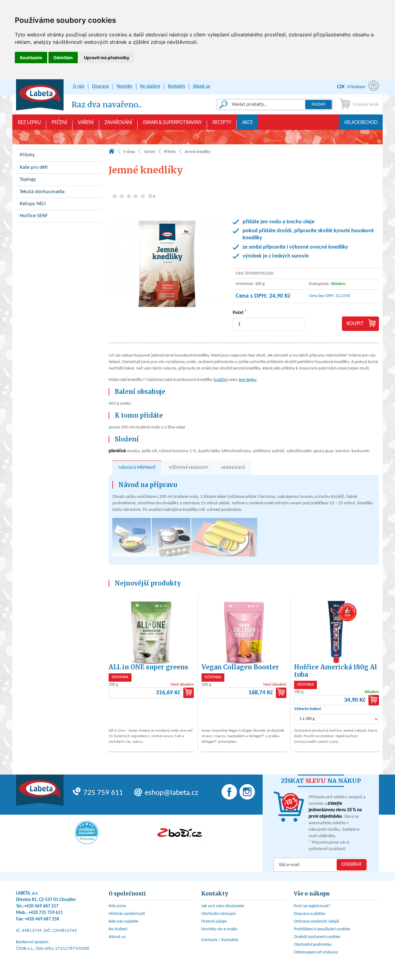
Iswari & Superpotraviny (172, 122)
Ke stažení (150, 86)
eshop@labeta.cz (171, 793)
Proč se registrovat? (312, 906)
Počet (238, 313)
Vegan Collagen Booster (240, 667)
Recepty (221, 122)
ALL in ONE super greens (148, 667)
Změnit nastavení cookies (317, 937)
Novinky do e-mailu (219, 929)
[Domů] (111, 152)
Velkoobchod (360, 122)
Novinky (124, 86)
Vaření (86, 122)
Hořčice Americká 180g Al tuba (335, 670)
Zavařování (118, 122)
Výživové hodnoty (188, 467)
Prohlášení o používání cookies (322, 929)
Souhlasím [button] (31, 57)
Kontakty (176, 86)
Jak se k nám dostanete (222, 906)
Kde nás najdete (123, 921)
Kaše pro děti (34, 167)
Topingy (28, 179)
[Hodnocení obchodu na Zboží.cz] (179, 833)
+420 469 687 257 (41, 906)
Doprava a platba (309, 913)
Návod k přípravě (137, 467)
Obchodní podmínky (313, 944)
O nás (78, 86)
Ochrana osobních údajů (316, 921)
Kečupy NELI (33, 203)
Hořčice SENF (34, 215)
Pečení (59, 122)
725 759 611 (103, 793)
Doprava (100, 86)
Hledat (319, 104)
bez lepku (247, 380)
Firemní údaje (214, 921)
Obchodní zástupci (218, 913)
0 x (152, 196)
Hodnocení (233, 467)
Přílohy (170, 152)
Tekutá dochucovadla (42, 191)
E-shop (129, 152)
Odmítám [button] (63, 57)
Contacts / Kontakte (219, 940)
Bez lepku (29, 122)
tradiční (220, 380)
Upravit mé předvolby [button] (106, 57)
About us (201, 86)
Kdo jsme (117, 906)
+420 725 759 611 (45, 913)
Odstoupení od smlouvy (316, 952)
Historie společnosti (127, 913)
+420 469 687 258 (42, 919)
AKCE (247, 122)
